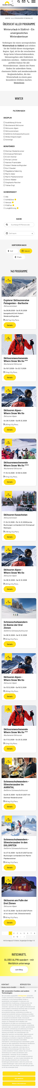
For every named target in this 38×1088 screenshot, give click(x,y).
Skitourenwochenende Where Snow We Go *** (16, 360)
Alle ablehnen (19, 1078)
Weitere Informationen (19, 1083)
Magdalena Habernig (13, 171)
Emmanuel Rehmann (13, 154)
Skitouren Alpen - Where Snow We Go (14, 412)
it (12, 1)
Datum (27, 251)
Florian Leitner (11, 159)
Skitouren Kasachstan (15, 514)
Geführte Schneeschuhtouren (17, 134)
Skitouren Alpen (11, 128)
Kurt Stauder (10, 168)
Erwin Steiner (11, 157)
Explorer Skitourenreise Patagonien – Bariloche (16, 302)
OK (19, 1073)
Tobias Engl (10, 185)
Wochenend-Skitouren (14, 125)
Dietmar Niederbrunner (14, 151)
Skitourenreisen (12, 131)
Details (10, 325)
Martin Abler (10, 174)
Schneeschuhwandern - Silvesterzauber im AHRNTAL (16, 784)
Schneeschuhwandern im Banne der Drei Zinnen (15, 625)
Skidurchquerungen (13, 137)
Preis (19, 257)
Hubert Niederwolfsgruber (16, 165)
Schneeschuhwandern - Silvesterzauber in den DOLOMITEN (16, 842)
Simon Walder (11, 179)
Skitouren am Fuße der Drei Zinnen (16, 902)
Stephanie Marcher (13, 182)
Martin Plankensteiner (14, 177)
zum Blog (19, 969)
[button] (35, 991)
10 (17, 937)
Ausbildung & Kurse (13, 122)
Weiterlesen (19, 83)
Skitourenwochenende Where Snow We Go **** (16, 464)
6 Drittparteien (22, 996)
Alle (6, 197)
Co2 (11, 251)
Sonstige (9, 139)
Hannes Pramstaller (13, 162)
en (13, 5)
